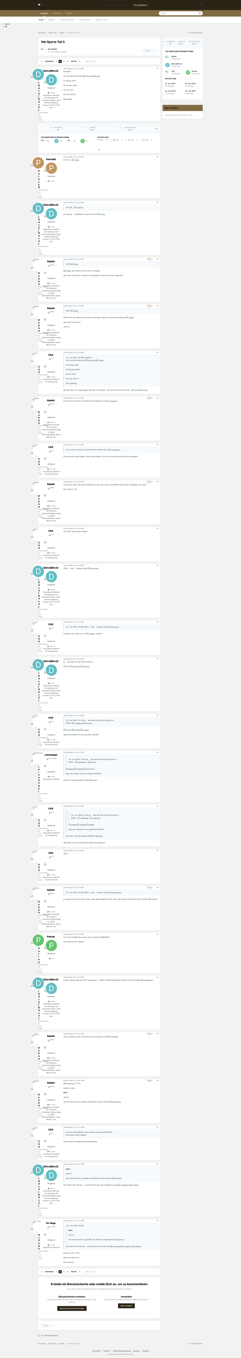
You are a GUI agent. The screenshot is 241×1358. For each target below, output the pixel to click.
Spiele (63, 52)
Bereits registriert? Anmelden (115, 5)
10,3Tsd (52, 283)
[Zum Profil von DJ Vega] (51, 1232)
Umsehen (44, 13)
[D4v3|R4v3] (50, 71)
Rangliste (69, 13)
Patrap (51, 936)
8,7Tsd (52, 1245)
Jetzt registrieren (140, 5)
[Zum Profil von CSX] (69, 141)
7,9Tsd (52, 93)
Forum (41, 20)
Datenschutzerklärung (122, 1351)
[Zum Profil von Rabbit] (43, 50)
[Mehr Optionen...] (157, 68)
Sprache (96, 1351)
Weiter (74, 61)
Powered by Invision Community (120, 1354)
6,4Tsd (52, 777)
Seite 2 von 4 (90, 61)
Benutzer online (102, 20)
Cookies (145, 1351)
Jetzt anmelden (126, 1306)
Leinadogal (51, 754)
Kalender (51, 20)
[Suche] (200, 13)
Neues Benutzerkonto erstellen (72, 1308)
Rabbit (54, 49)
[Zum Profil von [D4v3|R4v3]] (51, 80)
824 (52, 959)
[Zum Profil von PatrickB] (51, 168)
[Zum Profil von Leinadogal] (51, 763)
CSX (50, 355)
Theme (106, 1351)
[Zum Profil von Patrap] (82, 141)
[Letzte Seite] (80, 61)
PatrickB (51, 159)
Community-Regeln (67, 20)
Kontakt (136, 1351)
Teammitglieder (85, 20)
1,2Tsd (52, 181)
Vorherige (49, 61)
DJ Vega (51, 1223)
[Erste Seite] (41, 61)
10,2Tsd (52, 377)
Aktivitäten (57, 13)
